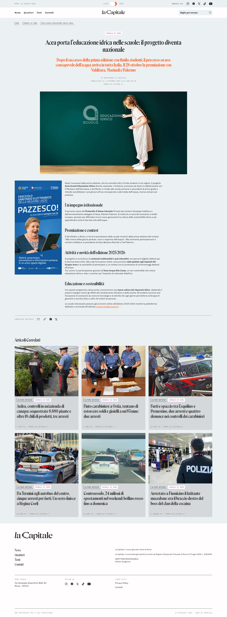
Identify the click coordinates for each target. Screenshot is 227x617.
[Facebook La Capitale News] (193, 3)
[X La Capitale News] (199, 3)
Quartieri (28, 12)
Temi (39, 12)
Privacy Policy (121, 583)
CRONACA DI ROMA (30, 23)
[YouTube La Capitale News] (210, 3)
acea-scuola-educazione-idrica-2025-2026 (58, 23)
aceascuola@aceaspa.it (107, 306)
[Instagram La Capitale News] (188, 3)
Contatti (49, 12)
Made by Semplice (203, 613)
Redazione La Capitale (115, 78)
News (18, 12)
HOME (17, 23)
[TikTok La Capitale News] (204, 3)
